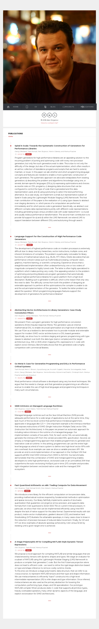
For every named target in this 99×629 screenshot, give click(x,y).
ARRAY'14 (21, 318)
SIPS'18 (20, 491)
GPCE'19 (21, 550)
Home (15, 107)
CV (36, 107)
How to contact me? (49, 123)
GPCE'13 (21, 154)
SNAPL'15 (21, 378)
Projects (69, 107)
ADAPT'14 (21, 245)
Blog (53, 107)
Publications (87, 107)
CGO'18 (20, 412)
